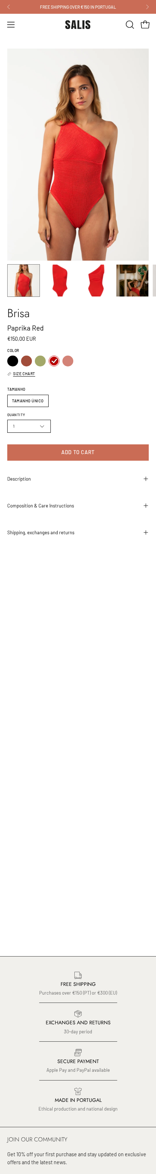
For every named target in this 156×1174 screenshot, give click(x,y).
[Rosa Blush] (67, 361)
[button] (129, 25)
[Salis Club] (78, 24)
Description (19, 479)
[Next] (147, 7)
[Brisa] (23, 280)
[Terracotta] (26, 361)
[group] (78, 7)
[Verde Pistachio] (40, 361)
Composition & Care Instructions (40, 506)
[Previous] (8, 7)
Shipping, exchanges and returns (40, 532)
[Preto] (12, 361)
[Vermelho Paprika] (54, 361)
